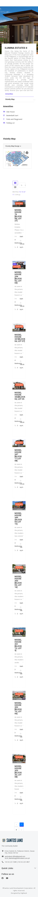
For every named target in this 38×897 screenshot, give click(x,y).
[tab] (17, 146)
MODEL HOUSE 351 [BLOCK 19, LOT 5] (18, 645)
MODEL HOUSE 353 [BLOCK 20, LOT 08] (18, 771)
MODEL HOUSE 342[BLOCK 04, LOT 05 (20, 395)
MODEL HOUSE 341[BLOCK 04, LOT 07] (20, 337)
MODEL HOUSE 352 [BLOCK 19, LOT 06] (18, 708)
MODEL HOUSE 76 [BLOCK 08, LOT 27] (18, 215)
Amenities (9, 94)
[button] (13, 146)
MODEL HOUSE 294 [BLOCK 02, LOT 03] (18, 277)
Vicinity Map (10, 99)
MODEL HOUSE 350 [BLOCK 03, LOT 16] (18, 581)
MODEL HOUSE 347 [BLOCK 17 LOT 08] (18, 455)
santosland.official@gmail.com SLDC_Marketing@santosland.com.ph (17, 857)
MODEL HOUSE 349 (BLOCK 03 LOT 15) (18, 518)
